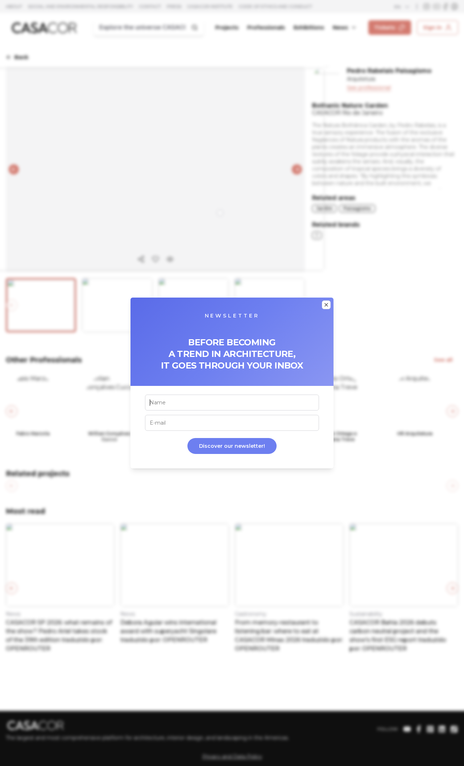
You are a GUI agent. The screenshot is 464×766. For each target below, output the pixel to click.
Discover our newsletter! (232, 446)
